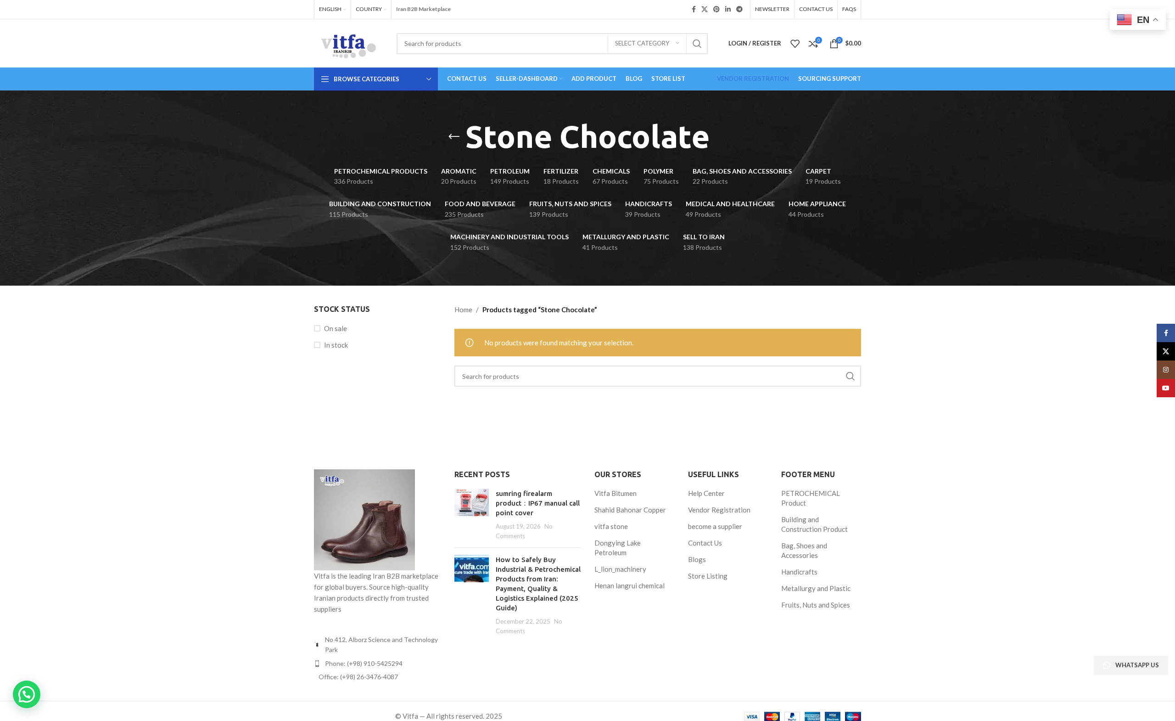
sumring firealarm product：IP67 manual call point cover (538, 503)
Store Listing (707, 576)
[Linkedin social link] (727, 9)
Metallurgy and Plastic (815, 588)
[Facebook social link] (694, 9)
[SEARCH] (697, 43)
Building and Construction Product (814, 524)
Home (463, 309)
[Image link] (364, 519)
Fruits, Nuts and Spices (815, 605)
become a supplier (715, 526)
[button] (26, 694)
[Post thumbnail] (471, 515)
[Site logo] (348, 42)
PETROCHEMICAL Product (810, 498)
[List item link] (377, 664)
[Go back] (453, 137)
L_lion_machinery (620, 569)
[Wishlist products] (795, 43)
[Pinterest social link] (716, 9)
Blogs (697, 559)
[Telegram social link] (739, 9)
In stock (336, 345)
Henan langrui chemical (629, 585)
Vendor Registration (719, 510)
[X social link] (705, 9)
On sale (335, 328)
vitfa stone (611, 526)
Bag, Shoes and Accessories (804, 550)
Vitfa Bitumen (615, 493)
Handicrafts (799, 572)
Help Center (706, 493)
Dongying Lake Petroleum (617, 548)
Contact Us (705, 543)
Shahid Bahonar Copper (630, 510)
